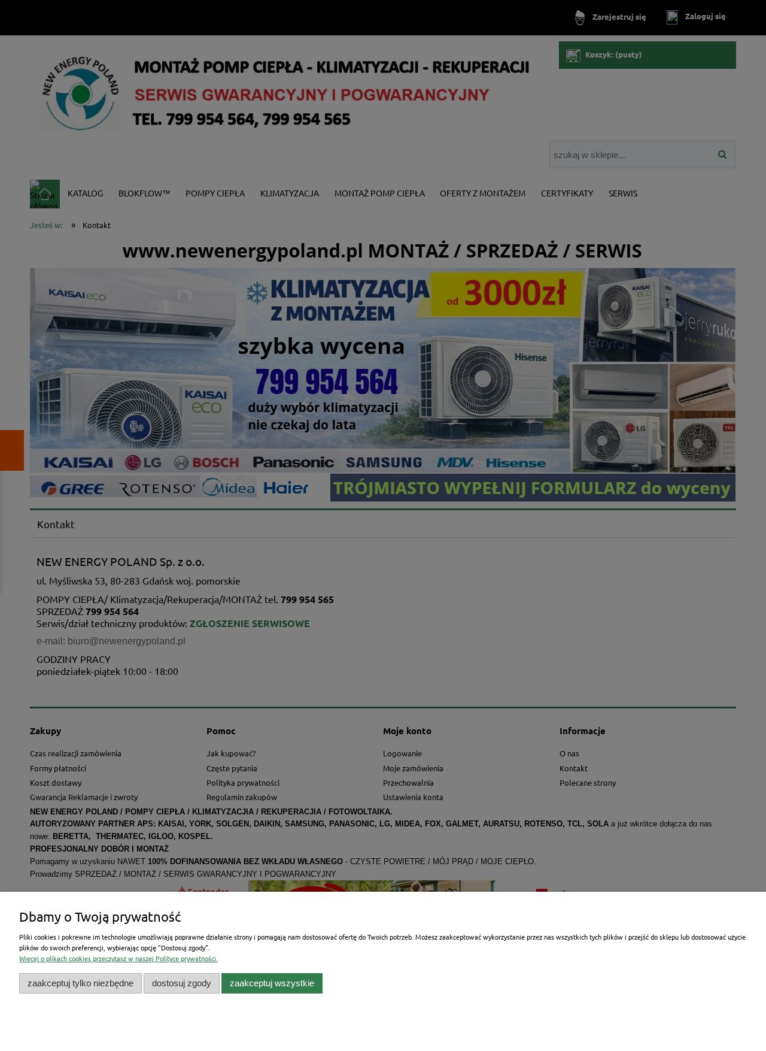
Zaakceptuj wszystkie (272, 983)
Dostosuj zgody (181, 983)
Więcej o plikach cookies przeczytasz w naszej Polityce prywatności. (118, 958)
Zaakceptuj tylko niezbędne (80, 983)
